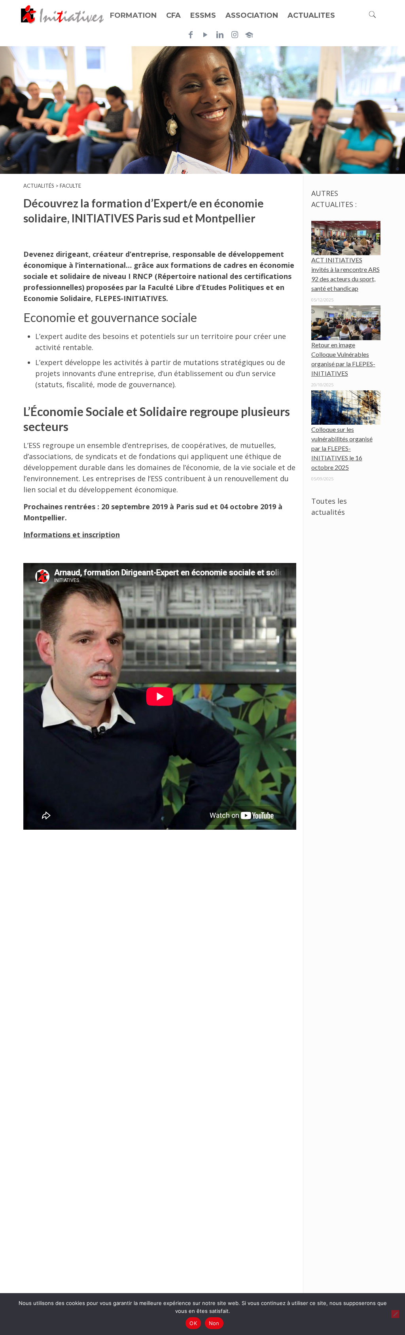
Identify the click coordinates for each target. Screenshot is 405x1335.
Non (214, 1323)
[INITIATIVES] (62, 14)
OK (193, 1323)
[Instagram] (234, 35)
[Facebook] (190, 35)
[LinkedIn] (220, 35)
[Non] (395, 1314)
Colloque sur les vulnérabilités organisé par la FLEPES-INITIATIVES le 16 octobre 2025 (342, 448)
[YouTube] (205, 35)
